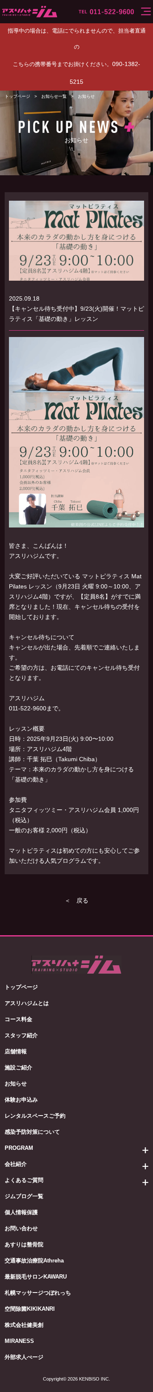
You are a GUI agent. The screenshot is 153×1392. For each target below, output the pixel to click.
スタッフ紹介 (21, 1035)
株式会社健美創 (24, 1325)
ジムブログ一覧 (24, 1196)
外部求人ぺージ (24, 1357)
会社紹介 (16, 1164)
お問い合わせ (21, 1228)
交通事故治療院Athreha (34, 1260)
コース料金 (18, 1019)
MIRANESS (19, 1341)
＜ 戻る (76, 900)
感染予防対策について (32, 1132)
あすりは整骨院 (24, 1244)
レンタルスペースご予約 (35, 1116)
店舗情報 (16, 1051)
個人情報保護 (21, 1212)
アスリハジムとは (27, 1003)
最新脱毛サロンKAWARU (36, 1276)
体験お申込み (21, 1099)
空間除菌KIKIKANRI (30, 1309)
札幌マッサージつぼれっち (38, 1293)
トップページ (17, 96)
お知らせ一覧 (54, 96)
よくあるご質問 (24, 1180)
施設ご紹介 (18, 1067)
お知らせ (16, 1083)
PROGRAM (19, 1148)
